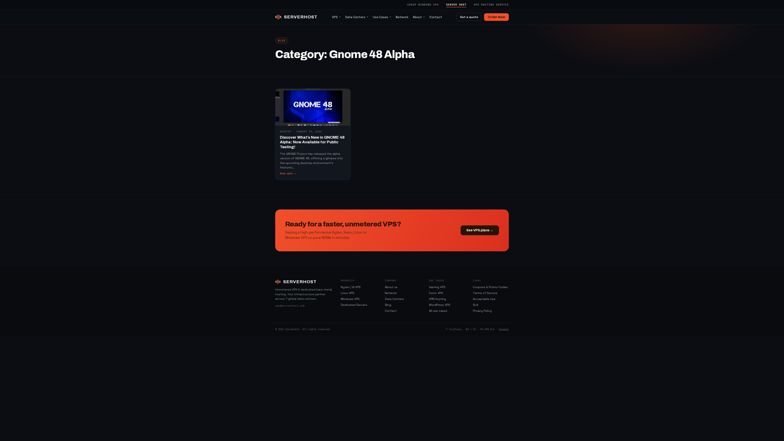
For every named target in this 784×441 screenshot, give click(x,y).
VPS (336, 17)
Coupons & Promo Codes (490, 287)
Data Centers (356, 17)
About (419, 17)
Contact (435, 17)
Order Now (496, 17)
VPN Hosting (437, 299)
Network (402, 17)
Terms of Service (485, 293)
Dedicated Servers (354, 305)
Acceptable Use (484, 299)
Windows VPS (350, 299)
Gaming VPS (437, 287)
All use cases (438, 311)
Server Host (456, 4)
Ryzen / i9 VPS (351, 287)
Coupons (504, 329)
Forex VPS (436, 293)
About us (391, 287)
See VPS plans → (479, 230)
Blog (388, 305)
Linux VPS (347, 293)
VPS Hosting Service (491, 4)
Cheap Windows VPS (423, 4)
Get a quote (469, 17)
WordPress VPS (439, 305)
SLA (475, 305)
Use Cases (382, 17)
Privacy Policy (482, 311)
